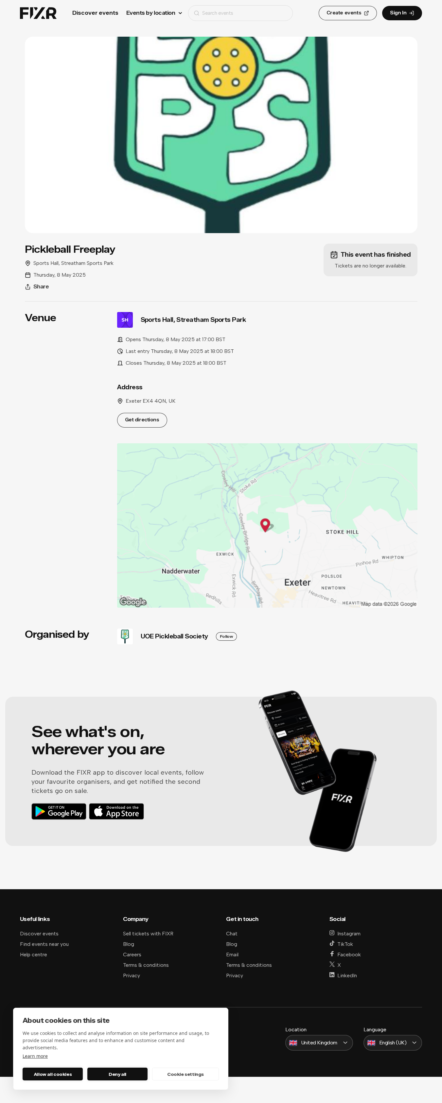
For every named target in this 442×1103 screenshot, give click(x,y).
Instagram (349, 933)
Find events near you (44, 944)
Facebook (349, 954)
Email (232, 954)
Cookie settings (185, 1074)
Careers (132, 954)
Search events (217, 13)
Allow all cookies (53, 1074)
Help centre (33, 954)
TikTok (345, 944)
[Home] (38, 13)
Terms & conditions (146, 965)
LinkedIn (347, 975)
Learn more (35, 1056)
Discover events (95, 13)
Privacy (131, 975)
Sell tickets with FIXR (148, 933)
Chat (232, 933)
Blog (128, 944)
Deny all (117, 1074)
